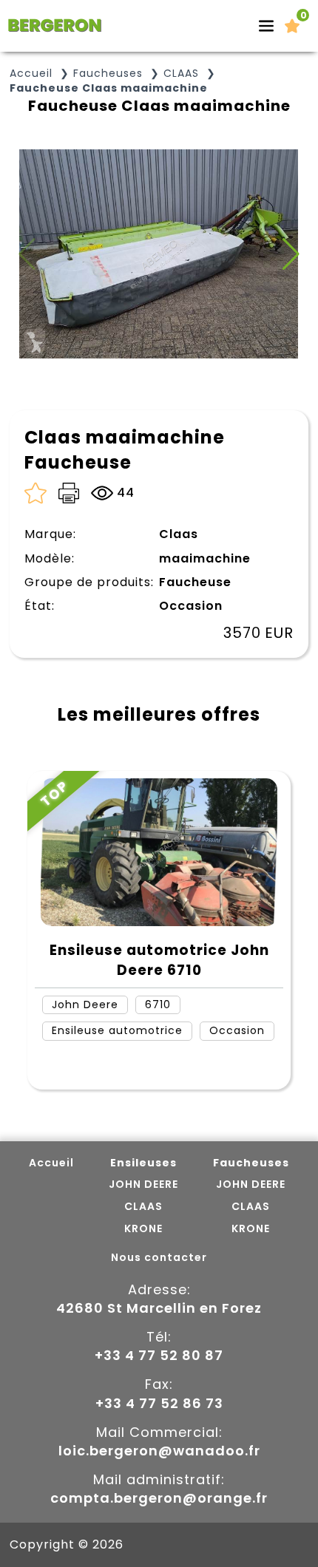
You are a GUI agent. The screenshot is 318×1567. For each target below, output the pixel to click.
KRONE (143, 1229)
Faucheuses (108, 74)
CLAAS (181, 74)
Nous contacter (159, 1258)
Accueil (31, 74)
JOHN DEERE (143, 1184)
